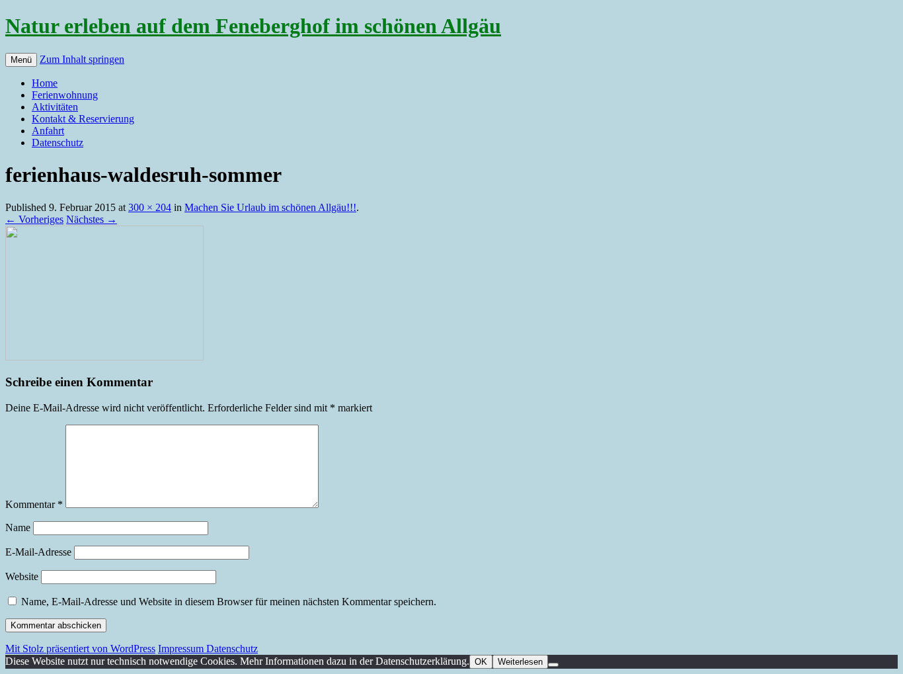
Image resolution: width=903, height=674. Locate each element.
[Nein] (553, 665)
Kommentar (34, 504)
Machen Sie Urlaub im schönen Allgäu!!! (270, 207)
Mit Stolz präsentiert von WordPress (80, 648)
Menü (21, 60)
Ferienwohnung (65, 95)
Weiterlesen (520, 662)
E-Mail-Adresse (38, 552)
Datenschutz (57, 142)
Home (45, 83)
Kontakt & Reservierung (83, 118)
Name (17, 527)
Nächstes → (91, 219)
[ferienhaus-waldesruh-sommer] (104, 356)
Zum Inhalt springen (82, 59)
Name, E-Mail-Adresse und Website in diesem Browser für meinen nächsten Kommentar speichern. (228, 601)
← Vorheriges (34, 219)
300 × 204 (149, 207)
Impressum (182, 648)
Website (21, 576)
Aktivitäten (55, 106)
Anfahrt (48, 130)
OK (481, 662)
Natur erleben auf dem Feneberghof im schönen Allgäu (253, 26)
